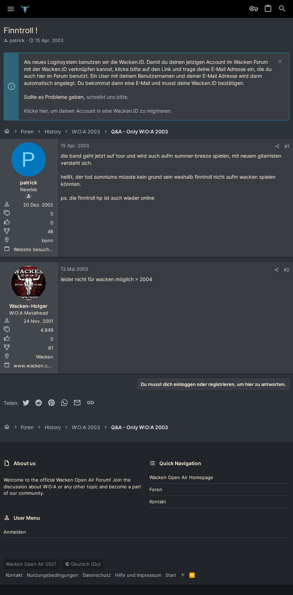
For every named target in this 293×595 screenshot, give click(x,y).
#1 (286, 146)
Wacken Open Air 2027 (31, 564)
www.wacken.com (34, 365)
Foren (155, 489)
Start (170, 575)
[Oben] (182, 575)
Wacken (44, 357)
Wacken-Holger (28, 306)
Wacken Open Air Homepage (181, 477)
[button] (11, 8)
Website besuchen (34, 249)
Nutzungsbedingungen (52, 575)
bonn (47, 240)
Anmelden (15, 532)
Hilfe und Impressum (138, 575)
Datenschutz (97, 575)
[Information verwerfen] (279, 62)
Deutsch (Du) (85, 564)
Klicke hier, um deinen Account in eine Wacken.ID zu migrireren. (98, 111)
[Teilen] (277, 146)
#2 (286, 270)
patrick (17, 40)
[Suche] (282, 8)
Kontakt (157, 501)
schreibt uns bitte (106, 97)
